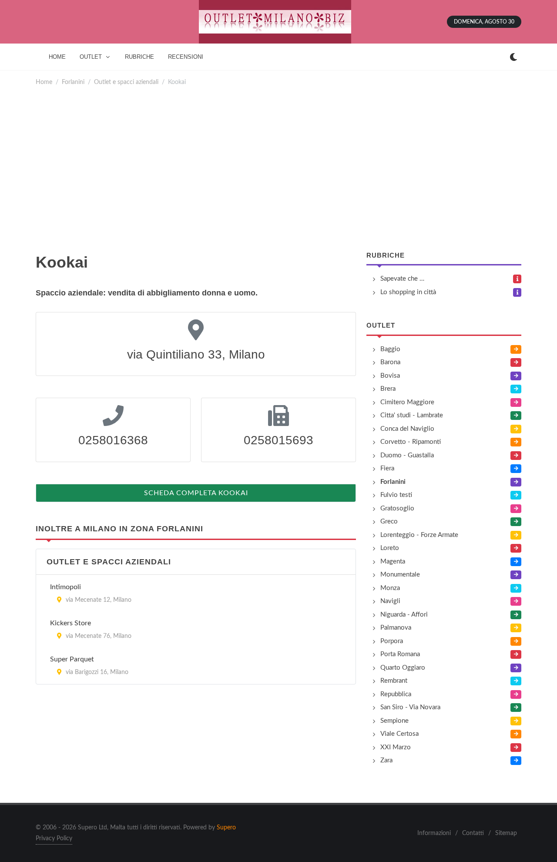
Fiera (387, 468)
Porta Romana (400, 654)
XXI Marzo (395, 747)
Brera (388, 389)
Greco (389, 521)
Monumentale (400, 574)
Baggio (390, 349)
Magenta (392, 561)
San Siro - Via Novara (410, 707)
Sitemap (506, 833)
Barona (390, 362)
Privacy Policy (54, 838)
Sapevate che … (402, 278)
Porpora (391, 641)
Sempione (394, 721)
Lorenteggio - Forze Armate (419, 535)
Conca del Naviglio (407, 429)
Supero (226, 828)
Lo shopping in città (408, 292)
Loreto (389, 548)
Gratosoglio (397, 508)
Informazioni (434, 833)
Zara (386, 760)
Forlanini (73, 82)
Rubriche (385, 255)
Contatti (473, 833)
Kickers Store (70, 623)
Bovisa (390, 375)
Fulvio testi (396, 495)
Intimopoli (65, 587)
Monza (390, 588)
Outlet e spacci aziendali (126, 82)
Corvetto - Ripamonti (410, 442)
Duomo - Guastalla (407, 455)
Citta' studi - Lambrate (411, 415)
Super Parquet (72, 659)
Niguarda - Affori (404, 614)
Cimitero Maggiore (407, 402)
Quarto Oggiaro (402, 667)
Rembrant (393, 681)
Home (44, 82)
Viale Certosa (399, 734)
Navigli (390, 601)
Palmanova (395, 627)
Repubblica (395, 694)
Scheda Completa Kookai (196, 493)
